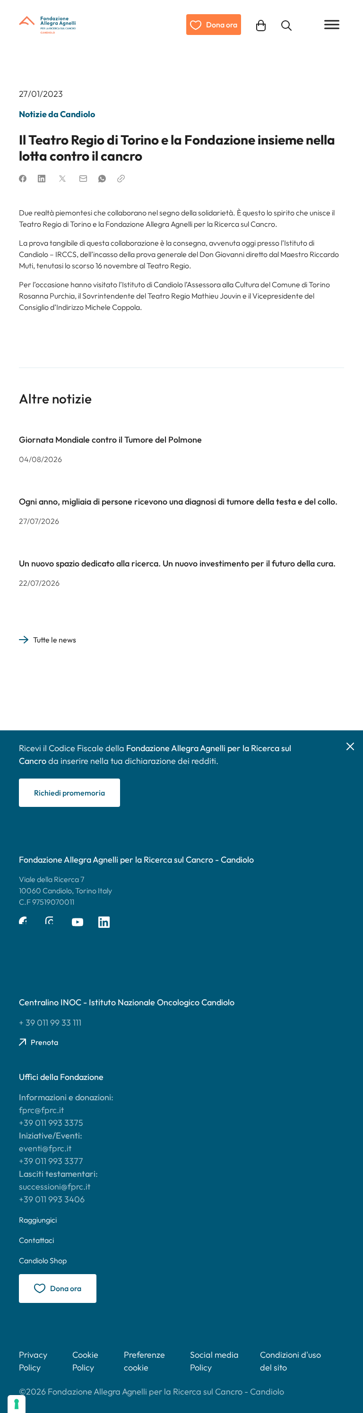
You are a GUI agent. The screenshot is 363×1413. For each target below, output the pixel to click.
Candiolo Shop (43, 1260)
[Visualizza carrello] (261, 24)
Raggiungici (38, 1220)
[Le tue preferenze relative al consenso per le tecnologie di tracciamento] (17, 1404)
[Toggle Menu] (331, 24)
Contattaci (36, 1240)
